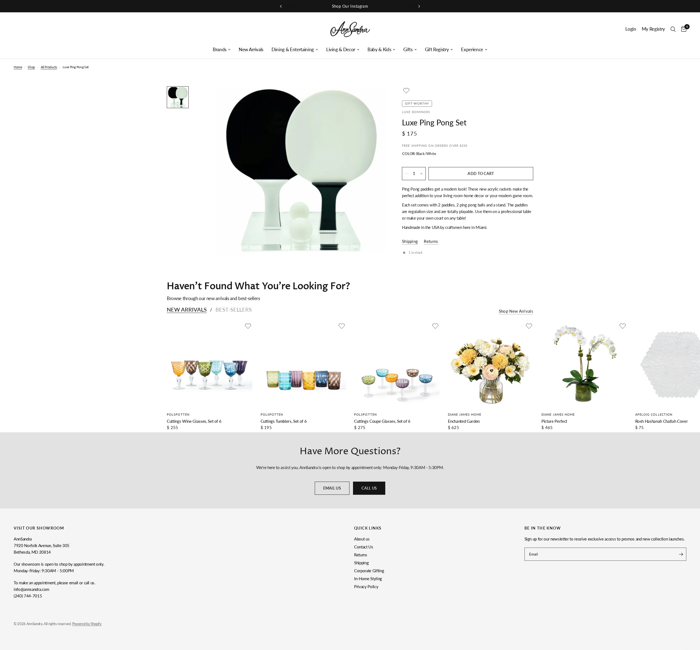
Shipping (361, 562)
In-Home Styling (368, 578)
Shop (31, 67)
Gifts (407, 49)
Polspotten (178, 414)
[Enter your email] (680, 554)
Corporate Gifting (369, 570)
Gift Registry (437, 49)
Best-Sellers (233, 309)
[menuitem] (222, 49)
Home (18, 67)
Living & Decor (340, 49)
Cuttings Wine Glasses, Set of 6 (194, 421)
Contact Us (363, 546)
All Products (49, 67)
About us (361, 538)
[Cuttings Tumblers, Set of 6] (303, 364)
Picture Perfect (554, 421)
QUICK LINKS (367, 528)
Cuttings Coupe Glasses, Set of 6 (382, 421)
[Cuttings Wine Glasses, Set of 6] (209, 364)
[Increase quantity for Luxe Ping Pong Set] (421, 173)
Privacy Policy (366, 586)
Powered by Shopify (87, 624)
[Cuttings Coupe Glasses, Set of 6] (397, 364)
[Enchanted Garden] (490, 364)
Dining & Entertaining (293, 49)
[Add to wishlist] (406, 90)
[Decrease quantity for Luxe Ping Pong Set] (406, 173)
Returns (360, 554)
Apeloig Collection (654, 414)
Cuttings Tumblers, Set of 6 (284, 421)
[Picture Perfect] (584, 364)
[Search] (673, 29)
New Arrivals (251, 49)
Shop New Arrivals (516, 311)
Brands (219, 49)
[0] (682, 29)
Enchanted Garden (464, 421)
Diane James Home (465, 414)
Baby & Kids (379, 49)
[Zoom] (374, 98)
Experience (472, 49)
